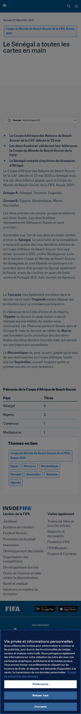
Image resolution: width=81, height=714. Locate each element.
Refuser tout (40, 695)
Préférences (40, 684)
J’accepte (40, 706)
